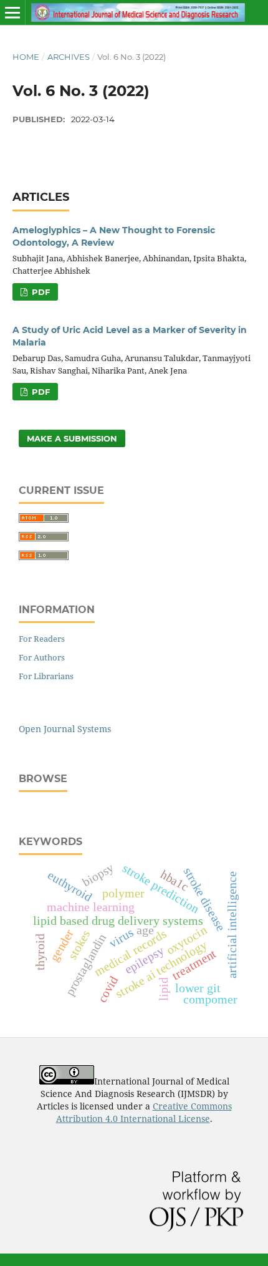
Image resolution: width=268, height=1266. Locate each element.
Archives (68, 57)
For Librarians (46, 676)
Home (25, 57)
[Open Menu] (12, 12)
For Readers (42, 638)
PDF (39, 292)
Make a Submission (72, 438)
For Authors (42, 657)
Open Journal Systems (65, 729)
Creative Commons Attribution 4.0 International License (144, 1112)
